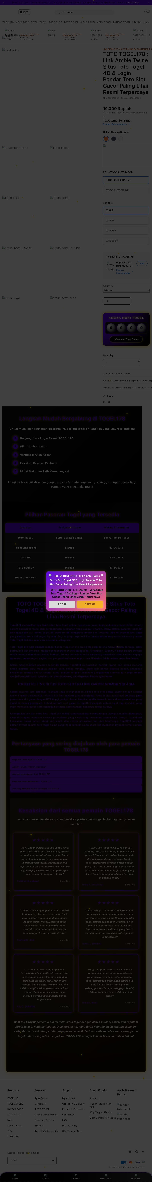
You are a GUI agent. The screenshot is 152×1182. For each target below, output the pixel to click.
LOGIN (62, 604)
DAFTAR (90, 604)
